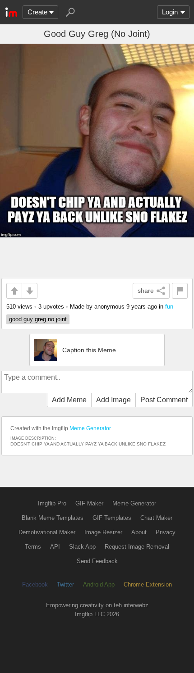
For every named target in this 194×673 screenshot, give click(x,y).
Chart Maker (156, 517)
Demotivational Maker (46, 532)
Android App (99, 584)
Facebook (35, 584)
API (55, 546)
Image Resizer (103, 532)
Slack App (82, 546)
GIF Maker (89, 503)
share (146, 290)
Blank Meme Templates (52, 517)
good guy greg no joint (38, 319)
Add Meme (69, 400)
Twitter (65, 584)
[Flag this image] (180, 291)
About (139, 532)
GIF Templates (111, 517)
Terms (33, 546)
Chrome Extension (148, 584)
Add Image (113, 400)
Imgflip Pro (52, 503)
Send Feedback (97, 561)
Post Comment (164, 400)
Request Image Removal (137, 546)
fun (169, 306)
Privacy (166, 532)
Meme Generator (90, 428)
